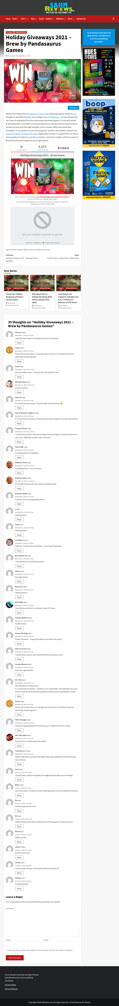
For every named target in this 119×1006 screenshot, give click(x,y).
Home (8, 19)
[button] (113, 19)
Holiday (20, 250)
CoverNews (74, 1002)
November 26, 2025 (39, 308)
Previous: (22, 258)
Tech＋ (23, 19)
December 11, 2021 (24, 56)
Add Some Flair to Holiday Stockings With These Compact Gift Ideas (42, 298)
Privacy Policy (10, 985)
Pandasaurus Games (35, 113)
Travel (41, 19)
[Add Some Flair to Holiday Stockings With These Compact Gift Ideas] (42, 283)
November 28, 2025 (13, 305)
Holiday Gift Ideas (20, 32)
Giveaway (10, 32)
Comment (10, 908)
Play (33, 19)
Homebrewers (53, 117)
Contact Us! (81, 19)
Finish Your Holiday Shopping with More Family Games (14, 297)
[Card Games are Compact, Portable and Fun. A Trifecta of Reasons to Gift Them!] (68, 283)
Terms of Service (11, 989)
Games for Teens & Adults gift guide (22, 133)
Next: (63, 256)
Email (46, 940)
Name (9, 940)
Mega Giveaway (29, 250)
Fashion (49, 19)
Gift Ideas (13, 250)
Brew (73, 113)
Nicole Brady (12, 56)
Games (9, 288)
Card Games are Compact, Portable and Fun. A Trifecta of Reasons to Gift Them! (68, 298)
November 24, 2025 (65, 308)
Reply (19, 343)
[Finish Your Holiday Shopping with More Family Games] (16, 283)
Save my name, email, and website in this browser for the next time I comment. (40, 950)
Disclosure (73, 108)
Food (14, 19)
